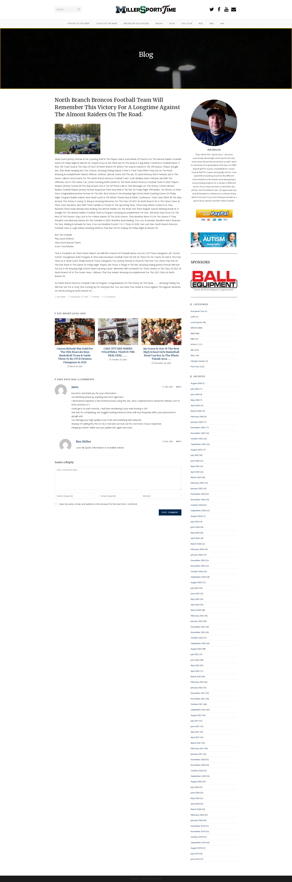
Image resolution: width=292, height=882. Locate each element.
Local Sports (196, 322)
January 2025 (197, 488)
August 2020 (196, 781)
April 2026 (195, 405)
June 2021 (195, 726)
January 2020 (197, 820)
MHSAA (96, 297)
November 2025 (198, 433)
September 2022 (198, 643)
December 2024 (198, 494)
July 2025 (195, 455)
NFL (192, 350)
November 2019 (198, 831)
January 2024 (197, 554)
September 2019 (198, 842)
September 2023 (198, 577)
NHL (192, 355)
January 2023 (197, 621)
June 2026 (195, 394)
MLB (193, 333)
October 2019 (197, 836)
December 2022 (198, 626)
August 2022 (196, 648)
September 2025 (198, 444)
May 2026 (195, 400)
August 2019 (196, 848)
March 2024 (196, 543)
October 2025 (197, 438)
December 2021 (198, 693)
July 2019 (195, 853)
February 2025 (197, 482)
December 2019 (198, 826)
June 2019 (195, 859)
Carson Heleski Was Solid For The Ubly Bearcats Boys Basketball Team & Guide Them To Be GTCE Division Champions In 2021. (75, 355)
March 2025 (196, 477)
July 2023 (195, 588)
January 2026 (197, 422)
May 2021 (195, 731)
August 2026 (196, 383)
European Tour (198, 311)
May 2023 (195, 599)
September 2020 (198, 776)
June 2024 (195, 527)
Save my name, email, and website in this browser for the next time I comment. (98, 504)
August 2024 (196, 516)
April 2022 (195, 671)
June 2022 (195, 660)
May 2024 (195, 532)
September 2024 (198, 510)
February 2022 (197, 682)
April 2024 (195, 538)
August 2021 (196, 715)
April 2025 (195, 471)
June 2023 (195, 593)
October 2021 (197, 704)
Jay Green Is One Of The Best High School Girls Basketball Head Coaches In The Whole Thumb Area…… (161, 353)
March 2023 (196, 610)
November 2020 (198, 765)
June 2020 (195, 792)
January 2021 (197, 754)
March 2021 (196, 743)
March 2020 (196, 809)
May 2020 (195, 798)
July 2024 (195, 521)
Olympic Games (198, 361)
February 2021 (197, 748)
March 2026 (196, 411)
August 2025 (196, 449)
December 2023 (198, 560)
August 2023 (196, 582)
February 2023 (197, 615)
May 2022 (195, 665)
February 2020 (197, 814)
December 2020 (198, 759)
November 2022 (198, 632)
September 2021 (198, 709)
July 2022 (195, 654)
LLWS (193, 316)
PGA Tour (195, 366)
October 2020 (197, 770)
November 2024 (198, 499)
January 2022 (197, 687)
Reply (178, 387)
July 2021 (195, 720)
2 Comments (109, 297)
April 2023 (195, 604)
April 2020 (195, 803)
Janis (74, 387)
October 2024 (197, 505)
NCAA (193, 344)
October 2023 (197, 571)
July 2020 (195, 787)
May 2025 (195, 466)
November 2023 (198, 565)
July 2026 (195, 388)
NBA (193, 338)
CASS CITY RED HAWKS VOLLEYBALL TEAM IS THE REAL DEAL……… (118, 352)
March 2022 (196, 676)
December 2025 (198, 427)
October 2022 (197, 637)
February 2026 (197, 416)
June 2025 (195, 460)
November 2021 (198, 698)
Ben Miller (61, 297)
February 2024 (197, 549)
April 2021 (195, 737)
